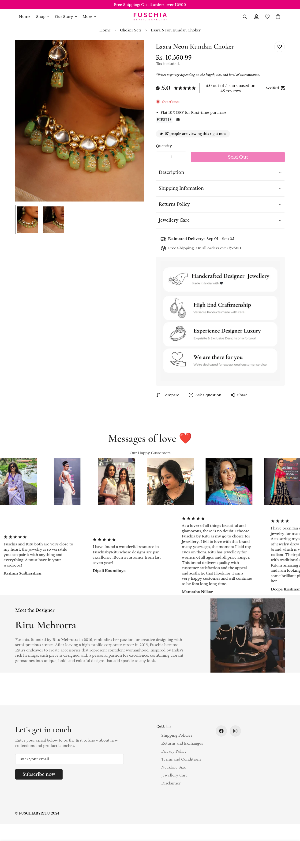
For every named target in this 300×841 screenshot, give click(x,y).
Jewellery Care (174, 775)
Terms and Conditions (181, 759)
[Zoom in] (134, 50)
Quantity (164, 146)
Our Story (64, 16)
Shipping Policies (176, 735)
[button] (278, 16)
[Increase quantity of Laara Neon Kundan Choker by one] (181, 157)
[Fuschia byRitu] (150, 16)
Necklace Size (173, 767)
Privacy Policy (174, 751)
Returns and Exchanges (182, 743)
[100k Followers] (235, 731)
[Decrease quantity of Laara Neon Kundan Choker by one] (161, 157)
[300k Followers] (221, 731)
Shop (40, 16)
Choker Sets (131, 30)
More (87, 16)
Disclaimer (171, 783)
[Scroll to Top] (290, 815)
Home (24, 16)
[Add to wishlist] (279, 47)
